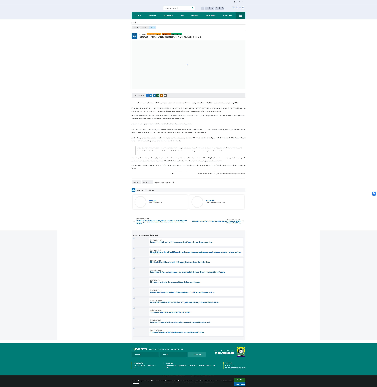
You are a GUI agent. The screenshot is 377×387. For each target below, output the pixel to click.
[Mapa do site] (219, 8)
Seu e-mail (137, 355)
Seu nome (165, 355)
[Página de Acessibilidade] (222, 8)
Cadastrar (196, 355)
